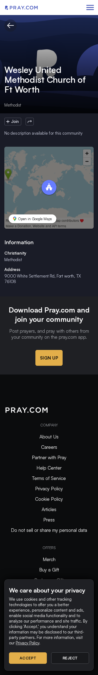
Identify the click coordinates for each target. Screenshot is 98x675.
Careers (49, 447)
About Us (49, 437)
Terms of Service (49, 478)
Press (49, 520)
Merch (49, 559)
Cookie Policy (49, 499)
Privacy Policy (49, 488)
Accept (28, 658)
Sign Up (49, 358)
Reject (70, 658)
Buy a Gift (49, 570)
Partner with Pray (49, 457)
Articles (49, 509)
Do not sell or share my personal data (49, 530)
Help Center (49, 468)
